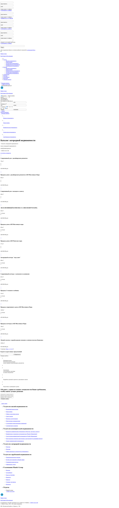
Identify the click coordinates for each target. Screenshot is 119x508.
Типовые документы (11, 482)
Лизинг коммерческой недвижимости (15, 441)
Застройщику (6, 77)
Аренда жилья (9, 416)
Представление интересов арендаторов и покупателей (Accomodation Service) (24, 438)
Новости (8, 479)
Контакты (5, 78)
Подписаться (17, 354)
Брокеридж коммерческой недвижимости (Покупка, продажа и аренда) (22, 431)
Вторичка (4, 95)
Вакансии (8, 477)
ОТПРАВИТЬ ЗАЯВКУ (6, 10)
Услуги (5, 59)
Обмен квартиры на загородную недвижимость (17, 451)
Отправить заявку (5, 398)
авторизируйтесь (31, 50)
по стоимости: (7, 153)
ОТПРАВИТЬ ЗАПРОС (6, 28)
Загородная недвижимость (12, 63)
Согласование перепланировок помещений (16, 423)
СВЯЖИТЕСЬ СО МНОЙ (7, 18)
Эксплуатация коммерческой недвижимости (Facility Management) (21, 436)
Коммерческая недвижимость (13, 64)
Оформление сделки (11, 464)
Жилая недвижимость (11, 61)
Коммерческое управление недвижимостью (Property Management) (21, 434)
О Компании (6, 74)
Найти (3, 111)
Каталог (5, 67)
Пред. (7, 349)
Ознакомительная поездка (12, 462)
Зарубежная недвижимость (12, 65)
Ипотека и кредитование (12, 418)
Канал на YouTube (10, 475)
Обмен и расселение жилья (12, 414)
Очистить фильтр (5, 112)
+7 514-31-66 (5, 84)
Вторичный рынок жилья (12, 409)
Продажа (8, 449)
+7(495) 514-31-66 (10, 491)
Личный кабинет (7, 79)
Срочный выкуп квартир (12, 425)
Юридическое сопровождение (13, 421)
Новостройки (9, 62)
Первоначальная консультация (13, 457)
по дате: (2, 153)
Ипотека (5, 75)
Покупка (8, 446)
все (7, 108)
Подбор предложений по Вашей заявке (15, 459)
